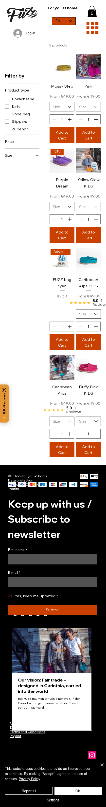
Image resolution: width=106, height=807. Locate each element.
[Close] (99, 768)
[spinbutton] (62, 119)
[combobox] (62, 106)
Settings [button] (53, 799)
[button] (92, 11)
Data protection (20, 480)
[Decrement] (53, 119)
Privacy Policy (29, 778)
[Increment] (70, 119)
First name (17, 549)
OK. (78, 790)
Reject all (29, 790)
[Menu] (92, 27)
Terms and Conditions (27, 731)
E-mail (14, 572)
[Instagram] (92, 755)
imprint (15, 736)
